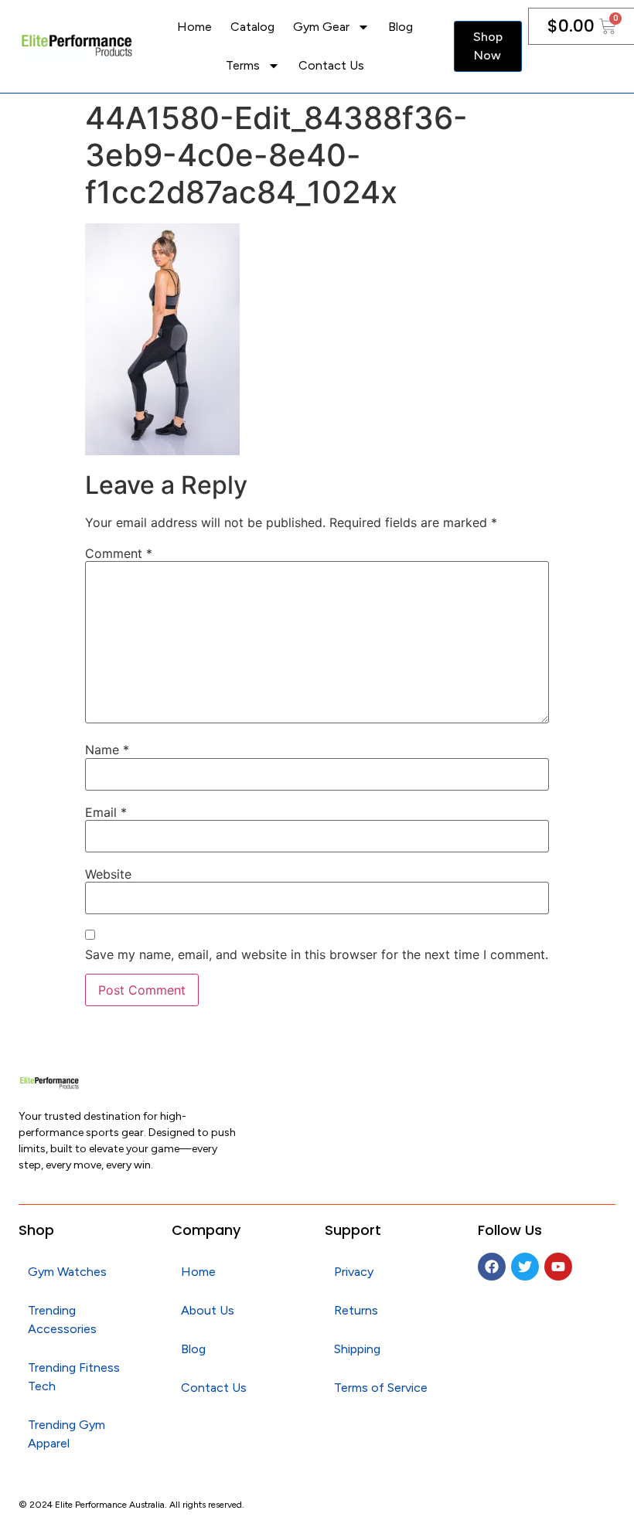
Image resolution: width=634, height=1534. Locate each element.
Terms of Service (381, 1387)
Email (106, 812)
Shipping (357, 1349)
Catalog (252, 26)
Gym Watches (67, 1271)
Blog (400, 26)
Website (108, 874)
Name (107, 749)
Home (194, 26)
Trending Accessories (62, 1319)
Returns (356, 1310)
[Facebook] (492, 1267)
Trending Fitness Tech (74, 1376)
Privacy (353, 1271)
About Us (207, 1310)
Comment (118, 553)
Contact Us (331, 65)
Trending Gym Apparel (66, 1434)
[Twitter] (525, 1267)
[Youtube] (558, 1267)
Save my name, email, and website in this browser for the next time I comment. (316, 954)
